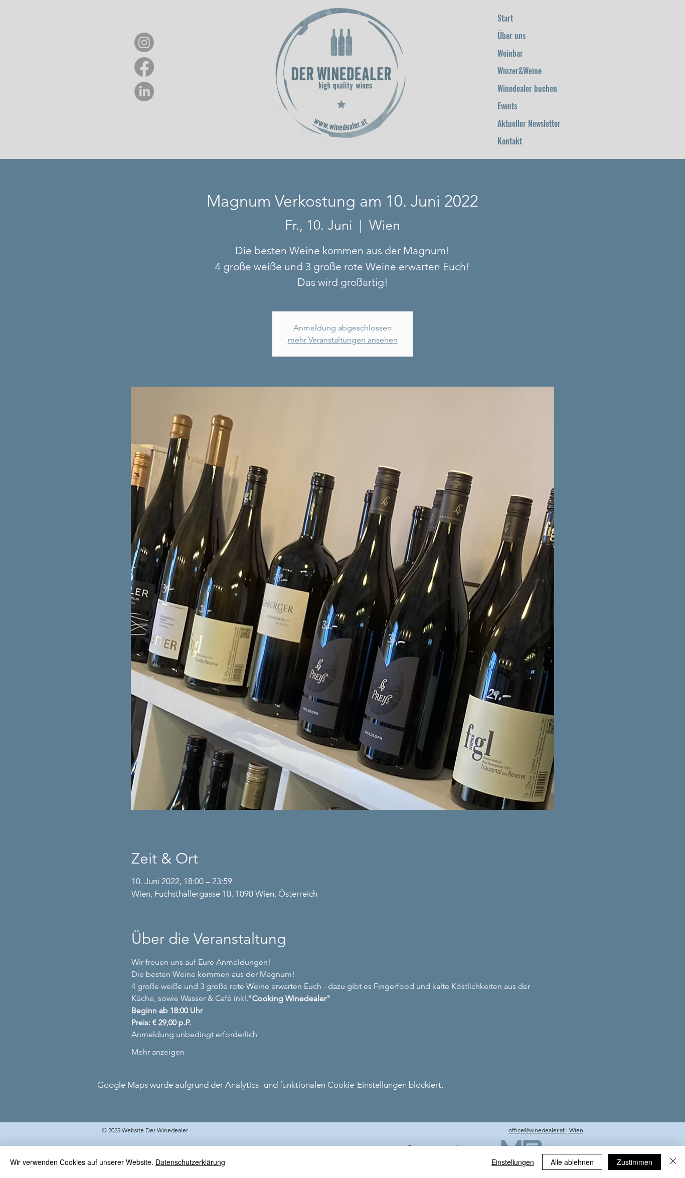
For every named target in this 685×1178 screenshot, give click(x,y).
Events (507, 106)
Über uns (511, 36)
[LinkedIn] (144, 91)
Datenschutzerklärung (190, 1162)
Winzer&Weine (519, 71)
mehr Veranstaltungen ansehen (343, 340)
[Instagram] (144, 42)
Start (505, 18)
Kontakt (509, 141)
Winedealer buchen (527, 88)
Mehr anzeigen (158, 1052)
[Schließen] (673, 1162)
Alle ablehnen (572, 1162)
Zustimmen (634, 1162)
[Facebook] (144, 67)
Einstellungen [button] (512, 1162)
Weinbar (510, 53)
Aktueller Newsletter (529, 123)
